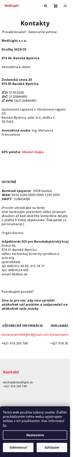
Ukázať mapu (33, 152)
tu (4, 425)
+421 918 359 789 (15, 386)
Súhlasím (52, 447)
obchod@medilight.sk (18, 382)
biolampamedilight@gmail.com (25, 334)
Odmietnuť (18, 447)
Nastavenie (35, 435)
